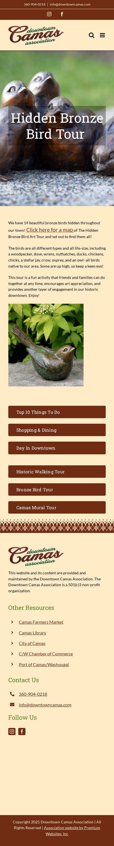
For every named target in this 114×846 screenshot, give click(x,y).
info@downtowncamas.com (70, 4)
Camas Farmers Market (41, 622)
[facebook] (21, 731)
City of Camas (32, 643)
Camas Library (32, 632)
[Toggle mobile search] (91, 35)
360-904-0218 (34, 4)
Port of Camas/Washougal (44, 664)
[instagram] (11, 731)
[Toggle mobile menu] (103, 35)
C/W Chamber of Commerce (46, 653)
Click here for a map (50, 230)
